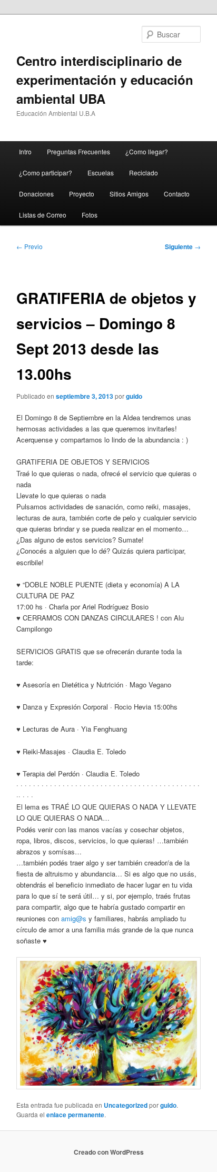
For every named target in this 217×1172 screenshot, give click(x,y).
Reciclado (143, 172)
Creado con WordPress (109, 1152)
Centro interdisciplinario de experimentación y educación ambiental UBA (104, 79)
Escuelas (100, 172)
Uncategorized (125, 1105)
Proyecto (81, 193)
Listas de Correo (42, 214)
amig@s (73, 918)
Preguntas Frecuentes (78, 151)
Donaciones (36, 193)
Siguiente (183, 246)
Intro (25, 151)
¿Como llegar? (146, 151)
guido (134, 396)
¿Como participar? (45, 172)
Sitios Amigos (129, 193)
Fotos (89, 214)
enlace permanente (75, 1114)
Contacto (177, 193)
